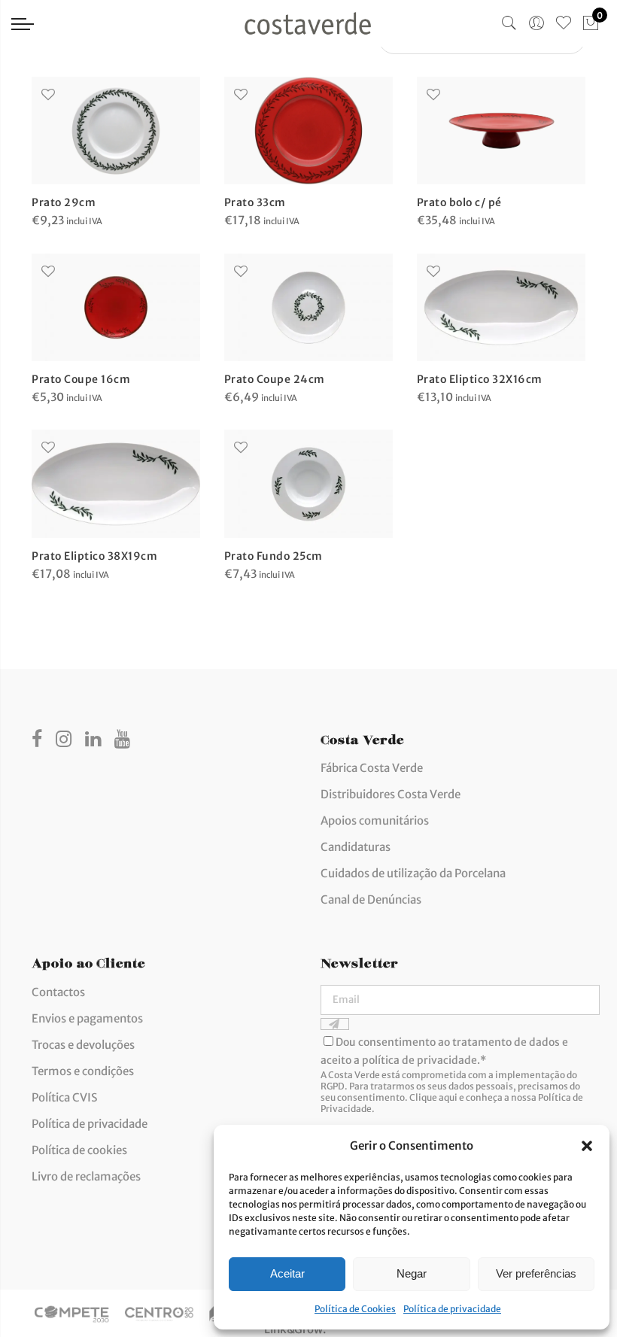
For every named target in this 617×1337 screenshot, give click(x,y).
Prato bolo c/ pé (459, 202)
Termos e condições (83, 1071)
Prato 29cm (64, 202)
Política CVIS (64, 1097)
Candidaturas (356, 847)
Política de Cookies (355, 1308)
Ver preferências (536, 1273)
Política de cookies (79, 1150)
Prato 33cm (255, 202)
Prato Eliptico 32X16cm (480, 379)
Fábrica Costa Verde (372, 768)
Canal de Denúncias (371, 899)
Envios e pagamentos (87, 1018)
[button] (586, 1145)
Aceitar (287, 1273)
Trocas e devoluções (83, 1045)
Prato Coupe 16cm (81, 379)
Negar (412, 1273)
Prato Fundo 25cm (273, 556)
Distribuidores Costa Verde (390, 794)
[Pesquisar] (509, 23)
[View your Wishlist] (563, 23)
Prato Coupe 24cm (274, 379)
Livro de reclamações (86, 1176)
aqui (448, 1097)
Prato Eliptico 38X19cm (94, 556)
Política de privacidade (452, 1308)
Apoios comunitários (375, 820)
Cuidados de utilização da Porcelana (413, 873)
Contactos (58, 992)
